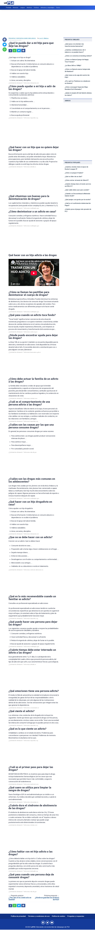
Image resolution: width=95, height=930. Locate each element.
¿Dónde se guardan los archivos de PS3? (47, 898)
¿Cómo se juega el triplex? (74, 173)
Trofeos (36, 7)
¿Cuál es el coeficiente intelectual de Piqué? (78, 204)
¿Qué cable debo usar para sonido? (77, 190)
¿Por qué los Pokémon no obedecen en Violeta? (77, 82)
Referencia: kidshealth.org (31, 871)
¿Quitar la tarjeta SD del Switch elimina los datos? (78, 94)
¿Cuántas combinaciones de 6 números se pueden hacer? (75, 51)
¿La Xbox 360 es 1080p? (73, 65)
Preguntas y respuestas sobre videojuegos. (22, 38)
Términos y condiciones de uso (39, 916)
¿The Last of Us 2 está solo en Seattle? (20, 898)
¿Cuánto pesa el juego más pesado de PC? (78, 210)
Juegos (22, 7)
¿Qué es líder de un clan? (73, 176)
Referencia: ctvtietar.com (30, 398)
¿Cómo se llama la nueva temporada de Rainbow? (77, 70)
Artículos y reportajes (47, 7)
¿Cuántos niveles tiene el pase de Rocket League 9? (76, 168)
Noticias (15, 7)
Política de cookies (58, 916)
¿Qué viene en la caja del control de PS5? (77, 76)
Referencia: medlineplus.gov (31, 208)
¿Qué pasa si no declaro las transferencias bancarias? (74, 45)
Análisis (29, 7)
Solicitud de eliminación (16, 83)
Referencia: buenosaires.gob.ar (32, 352)
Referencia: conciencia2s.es (31, 707)
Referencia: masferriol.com (31, 784)
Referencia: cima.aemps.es (31, 802)
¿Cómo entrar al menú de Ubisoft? (77, 180)
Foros (58, 7)
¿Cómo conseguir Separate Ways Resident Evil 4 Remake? (76, 88)
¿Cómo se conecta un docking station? (78, 56)
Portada (8, 7)
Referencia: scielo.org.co (30, 332)
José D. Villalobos (44, 38)
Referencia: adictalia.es (30, 166)
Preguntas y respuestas (75, 916)
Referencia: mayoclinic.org (31, 118)
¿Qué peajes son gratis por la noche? (78, 199)
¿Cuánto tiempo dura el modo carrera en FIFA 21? (78, 185)
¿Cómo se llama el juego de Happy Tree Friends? (77, 61)
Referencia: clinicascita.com (31, 83)
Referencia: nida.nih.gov (30, 452)
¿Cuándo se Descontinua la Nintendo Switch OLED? (77, 195)
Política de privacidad (18, 916)
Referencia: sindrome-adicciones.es (33, 570)
